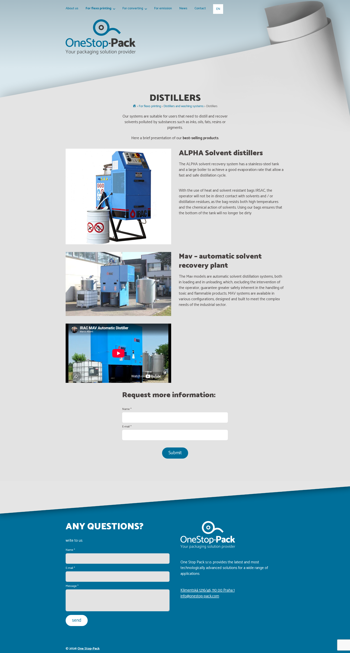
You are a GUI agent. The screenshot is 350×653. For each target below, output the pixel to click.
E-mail (126, 427)
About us (72, 9)
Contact (200, 9)
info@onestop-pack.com (199, 596)
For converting (132, 9)
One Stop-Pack (88, 648)
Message (72, 586)
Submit (175, 453)
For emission (163, 9)
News (183, 9)
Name (126, 409)
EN (218, 9)
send (76, 620)
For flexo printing (98, 9)
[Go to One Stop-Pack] (134, 106)
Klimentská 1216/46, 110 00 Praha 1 (207, 590)
